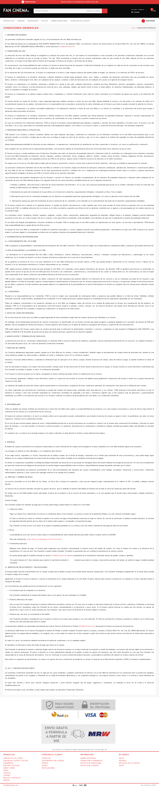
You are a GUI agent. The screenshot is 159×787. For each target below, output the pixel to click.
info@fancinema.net (67, 46)
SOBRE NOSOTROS (88, 758)
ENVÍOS (45, 763)
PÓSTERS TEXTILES (11, 765)
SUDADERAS (8, 763)
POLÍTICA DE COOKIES (89, 765)
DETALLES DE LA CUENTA (129, 763)
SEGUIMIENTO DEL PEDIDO (53, 761)
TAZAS (6, 770)
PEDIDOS (122, 761)
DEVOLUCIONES (48, 768)
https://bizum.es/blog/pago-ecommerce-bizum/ (44, 539)
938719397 (150, 21)
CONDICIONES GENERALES (91, 761)
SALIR (121, 765)
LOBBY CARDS (9, 768)
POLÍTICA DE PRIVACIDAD (90, 763)
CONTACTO (46, 758)
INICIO (121, 758)
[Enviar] (104, 11)
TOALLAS (7, 773)
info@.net (10, 785)
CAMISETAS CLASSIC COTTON (15, 761)
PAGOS (45, 765)
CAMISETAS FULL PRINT (13, 758)
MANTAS (6, 780)
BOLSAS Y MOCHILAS (12, 778)
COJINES (6, 775)
